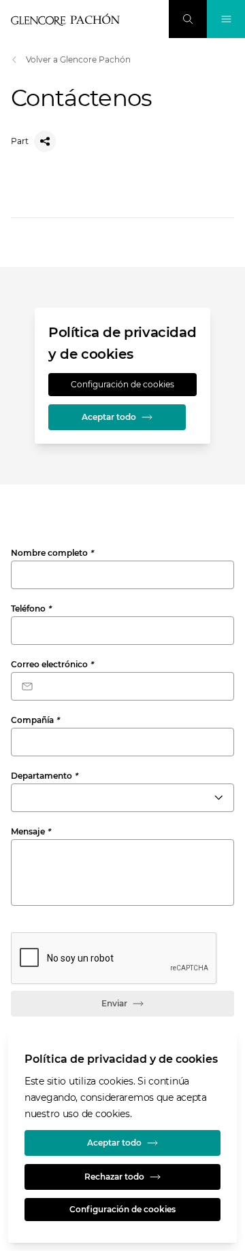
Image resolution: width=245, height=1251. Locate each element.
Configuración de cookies (122, 384)
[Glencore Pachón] (65, 20)
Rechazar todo (114, 1176)
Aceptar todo (109, 417)
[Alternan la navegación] (226, 19)
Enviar (114, 1003)
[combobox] (122, 797)
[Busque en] (188, 19)
